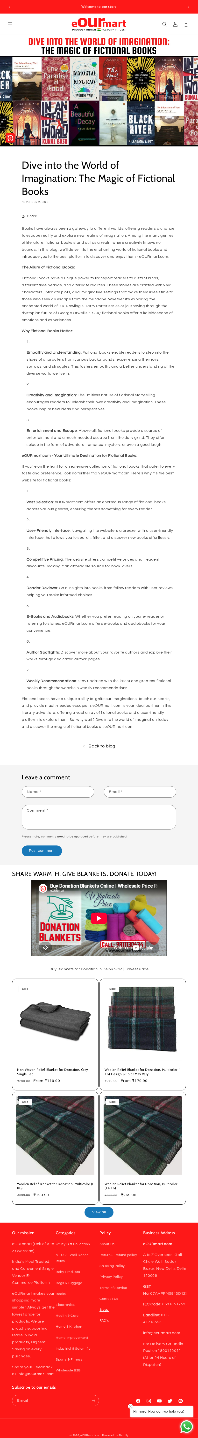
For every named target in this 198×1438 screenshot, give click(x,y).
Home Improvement (72, 1337)
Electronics (65, 1305)
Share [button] (32, 216)
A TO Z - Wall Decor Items (72, 1258)
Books (61, 1294)
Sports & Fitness (69, 1359)
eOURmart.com (90, 1435)
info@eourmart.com (36, 1374)
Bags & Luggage (69, 1283)
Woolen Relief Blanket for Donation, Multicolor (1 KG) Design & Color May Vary (143, 1072)
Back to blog (102, 746)
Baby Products (68, 1272)
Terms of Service (113, 1288)
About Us (107, 1244)
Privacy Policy (111, 1276)
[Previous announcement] (9, 6)
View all (99, 1212)
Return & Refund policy (118, 1255)
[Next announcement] (188, 6)
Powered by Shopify (115, 1435)
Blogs (104, 1309)
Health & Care (67, 1315)
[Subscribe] (93, 1400)
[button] (10, 24)
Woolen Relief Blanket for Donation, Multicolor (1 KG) (55, 1186)
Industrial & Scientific (73, 1348)
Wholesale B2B (68, 1370)
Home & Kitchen (69, 1326)
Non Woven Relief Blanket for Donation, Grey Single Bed (52, 1072)
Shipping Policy (112, 1266)
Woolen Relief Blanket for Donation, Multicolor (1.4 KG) (141, 1186)
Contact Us (108, 1299)
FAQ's (104, 1320)
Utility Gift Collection (73, 1244)
